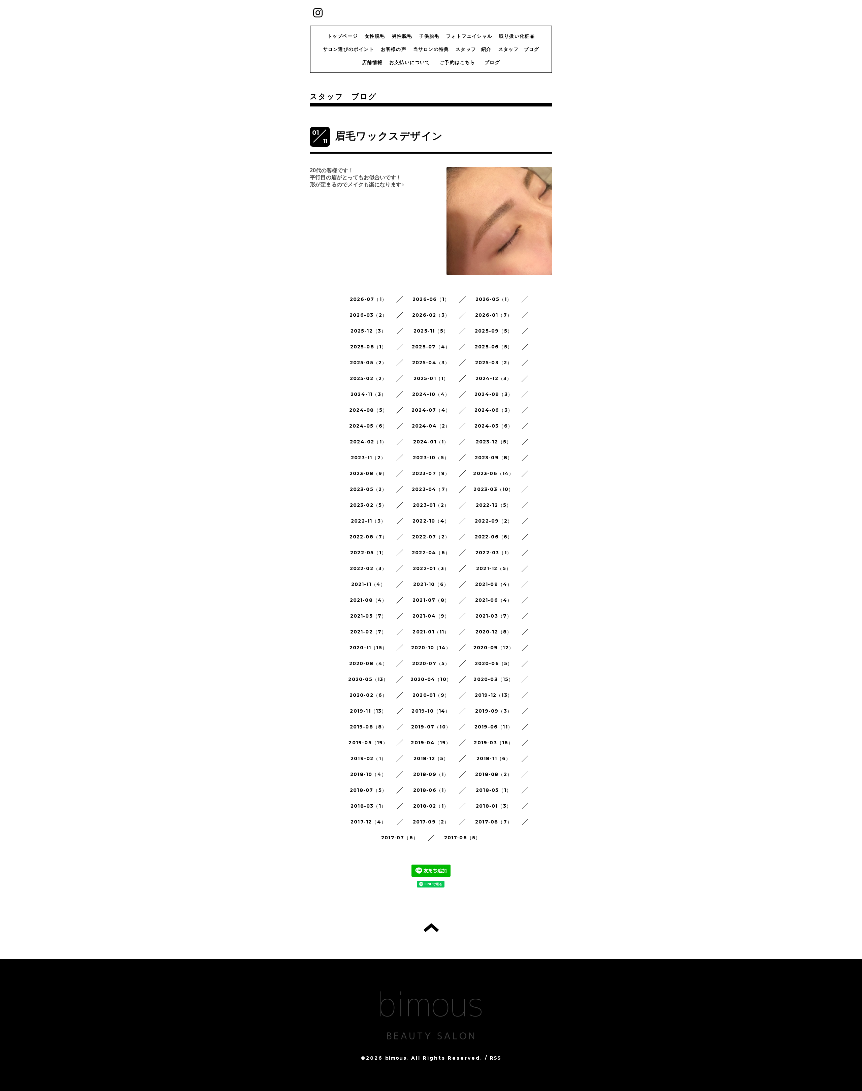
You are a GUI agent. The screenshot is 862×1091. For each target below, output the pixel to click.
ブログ (492, 62)
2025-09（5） (493, 331)
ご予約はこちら (459, 62)
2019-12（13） (493, 695)
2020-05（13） (368, 679)
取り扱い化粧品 (517, 36)
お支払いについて (409, 62)
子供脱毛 (429, 36)
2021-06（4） (493, 600)
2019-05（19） (368, 743)
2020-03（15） (493, 679)
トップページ (342, 36)
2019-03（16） (493, 743)
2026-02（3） (431, 315)
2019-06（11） (493, 727)
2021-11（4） (368, 584)
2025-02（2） (368, 378)
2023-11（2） (368, 458)
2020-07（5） (431, 663)
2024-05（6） (368, 426)
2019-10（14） (430, 711)
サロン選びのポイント (348, 49)
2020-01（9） (431, 695)
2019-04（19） (431, 743)
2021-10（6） (431, 584)
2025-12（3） (369, 331)
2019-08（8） (368, 727)
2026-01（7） (493, 315)
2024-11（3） (368, 394)
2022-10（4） (431, 521)
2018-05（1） (493, 790)
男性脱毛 (402, 36)
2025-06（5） (493, 347)
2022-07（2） (431, 537)
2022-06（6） (494, 537)
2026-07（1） (368, 299)
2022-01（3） (431, 568)
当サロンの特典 (431, 49)
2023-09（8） (494, 458)
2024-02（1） (368, 442)
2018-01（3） (493, 806)
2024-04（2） (431, 426)
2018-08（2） (493, 774)
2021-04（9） (431, 616)
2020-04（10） (431, 679)
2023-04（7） (431, 489)
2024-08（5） (368, 410)
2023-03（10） (493, 489)
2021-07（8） (431, 600)
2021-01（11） (430, 632)
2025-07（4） (431, 347)
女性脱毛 (375, 36)
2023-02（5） (368, 505)
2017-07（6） (399, 838)
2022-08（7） (369, 537)
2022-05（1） (368, 553)
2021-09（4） (493, 584)
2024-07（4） (431, 410)
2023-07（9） (431, 473)
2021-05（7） (368, 616)
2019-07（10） (431, 727)
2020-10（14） (431, 648)
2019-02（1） (368, 758)
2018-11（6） (493, 758)
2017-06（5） (462, 838)
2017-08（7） (493, 822)
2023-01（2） (431, 505)
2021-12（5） (493, 568)
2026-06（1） (431, 299)
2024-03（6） (493, 426)
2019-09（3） (493, 711)
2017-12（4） (368, 822)
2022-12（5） (494, 505)
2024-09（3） (493, 394)
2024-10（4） (431, 394)
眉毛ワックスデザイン (389, 136)
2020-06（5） (494, 663)
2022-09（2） (493, 521)
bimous (395, 1058)
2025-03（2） (493, 363)
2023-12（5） (494, 442)
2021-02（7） (368, 632)
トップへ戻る (431, 927)
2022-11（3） (368, 521)
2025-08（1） (368, 347)
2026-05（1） (493, 299)
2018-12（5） (431, 758)
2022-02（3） (368, 568)
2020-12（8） (493, 632)
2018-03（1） (368, 806)
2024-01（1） (431, 442)
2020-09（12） (493, 648)
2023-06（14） (493, 473)
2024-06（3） (493, 410)
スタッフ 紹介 (473, 49)
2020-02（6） (369, 695)
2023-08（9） (369, 473)
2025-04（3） (431, 363)
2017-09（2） (431, 822)
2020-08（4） (368, 663)
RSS (495, 1058)
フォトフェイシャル (469, 36)
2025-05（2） (368, 363)
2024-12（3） (493, 378)
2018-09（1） (431, 774)
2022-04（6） (431, 553)
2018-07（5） (368, 790)
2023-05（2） (368, 489)
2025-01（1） (431, 378)
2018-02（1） (431, 806)
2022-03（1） (493, 553)
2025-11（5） (431, 331)
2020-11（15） (368, 648)
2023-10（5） (431, 458)
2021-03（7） (493, 616)
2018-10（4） (368, 774)
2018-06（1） (431, 790)
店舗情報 (372, 62)
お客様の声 (393, 49)
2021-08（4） (368, 600)
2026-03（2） (368, 315)
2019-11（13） (368, 711)
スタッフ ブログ (518, 49)
